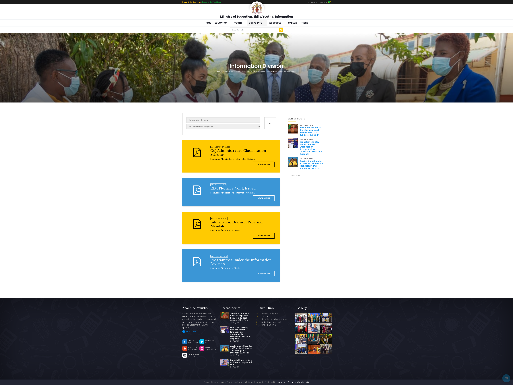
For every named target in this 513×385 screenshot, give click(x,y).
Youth (238, 22)
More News (295, 176)
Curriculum (266, 316)
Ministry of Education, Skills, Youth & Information (256, 17)
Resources (275, 22)
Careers (292, 22)
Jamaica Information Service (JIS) (293, 382)
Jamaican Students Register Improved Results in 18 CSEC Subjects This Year (310, 131)
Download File (264, 164)
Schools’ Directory (269, 313)
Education (221, 22)
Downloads (290, 71)
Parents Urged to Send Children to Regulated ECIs (241, 362)
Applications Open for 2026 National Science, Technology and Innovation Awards (311, 165)
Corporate (255, 22)
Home (208, 22)
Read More (191, 331)
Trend (304, 22)
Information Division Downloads (249, 71)
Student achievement (271, 322)
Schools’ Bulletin (268, 325)
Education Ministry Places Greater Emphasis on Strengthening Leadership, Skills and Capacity (311, 148)
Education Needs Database (274, 319)
